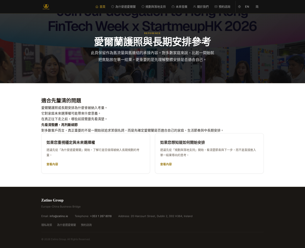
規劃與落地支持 (155, 6)
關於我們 (203, 6)
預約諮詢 (224, 6)
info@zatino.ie (59, 216)
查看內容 (52, 164)
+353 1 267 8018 (101, 216)
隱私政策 (46, 224)
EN (247, 6)
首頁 (102, 6)
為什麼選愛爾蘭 (125, 6)
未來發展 (181, 6)
